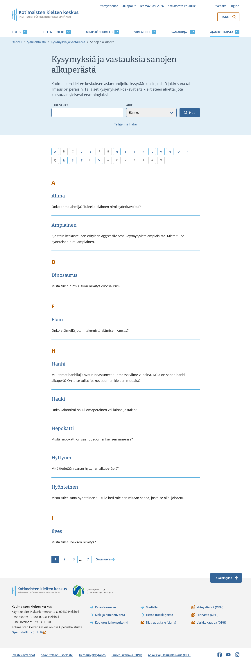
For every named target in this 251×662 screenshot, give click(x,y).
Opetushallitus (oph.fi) (27, 632)
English (234, 6)
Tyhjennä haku (125, 124)
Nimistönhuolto (99, 32)
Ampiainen (64, 225)
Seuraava (103, 559)
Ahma (58, 196)
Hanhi (58, 364)
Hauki (58, 399)
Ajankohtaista (221, 32)
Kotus (16, 32)
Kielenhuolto (53, 32)
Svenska (220, 6)
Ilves (56, 531)
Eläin (57, 320)
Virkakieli (142, 32)
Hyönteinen (64, 487)
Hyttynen (62, 457)
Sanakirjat (180, 32)
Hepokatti (62, 428)
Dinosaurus (64, 275)
